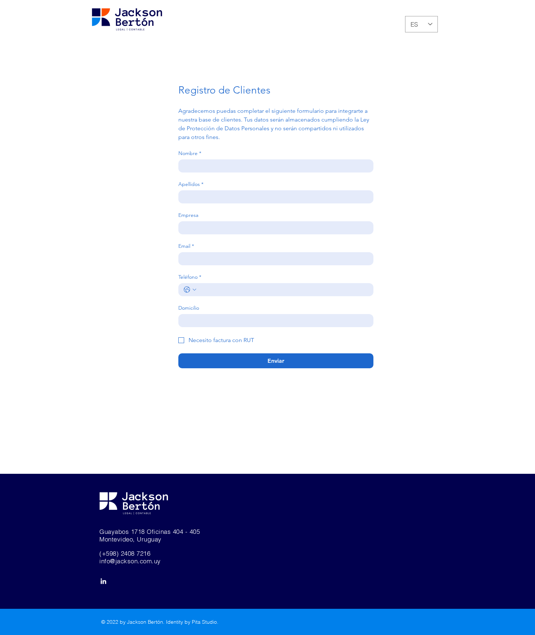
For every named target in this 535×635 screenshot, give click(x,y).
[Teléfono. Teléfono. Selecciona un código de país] (190, 289)
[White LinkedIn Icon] (103, 581)
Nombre (189, 153)
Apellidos (190, 184)
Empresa (188, 215)
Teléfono (189, 277)
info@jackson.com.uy (130, 561)
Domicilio (188, 308)
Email (186, 246)
